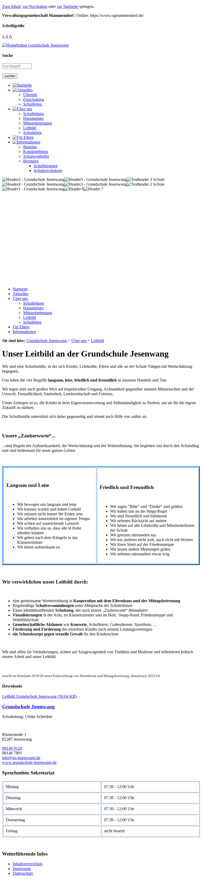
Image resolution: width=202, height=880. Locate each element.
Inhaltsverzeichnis (27, 864)
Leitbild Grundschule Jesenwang (39, 696)
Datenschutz (23, 873)
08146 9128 (12, 748)
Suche (7, 55)
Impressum (22, 868)
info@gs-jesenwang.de (21, 757)
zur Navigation (35, 6)
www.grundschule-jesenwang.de (29, 762)
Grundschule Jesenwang (28, 706)
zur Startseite (67, 6)
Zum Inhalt (11, 6)
